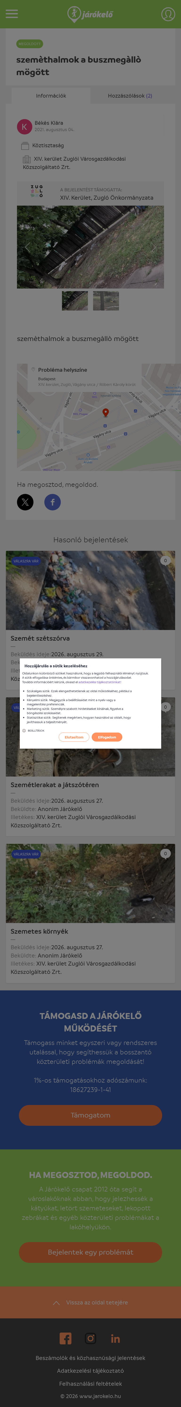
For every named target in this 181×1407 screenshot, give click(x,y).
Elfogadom (107, 737)
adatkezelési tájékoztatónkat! (99, 682)
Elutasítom (74, 737)
